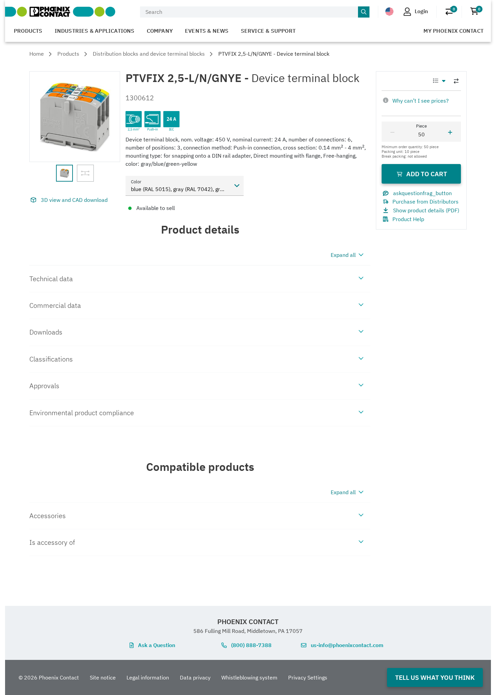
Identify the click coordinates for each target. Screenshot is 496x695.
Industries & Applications (95, 30)
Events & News (207, 30)
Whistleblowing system (249, 677)
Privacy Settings (307, 677)
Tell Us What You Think (435, 677)
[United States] (389, 11)
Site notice (103, 677)
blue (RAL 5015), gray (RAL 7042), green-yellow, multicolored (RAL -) (187, 189)
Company (160, 30)
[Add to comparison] (456, 81)
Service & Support (268, 30)
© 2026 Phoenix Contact (49, 677)
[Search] (363, 12)
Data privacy (195, 677)
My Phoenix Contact (453, 30)
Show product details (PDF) (426, 210)
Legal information (148, 677)
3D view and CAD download (74, 199)
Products (28, 30)
